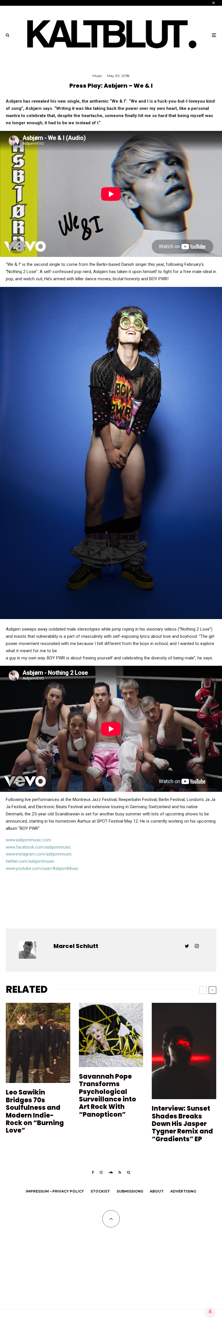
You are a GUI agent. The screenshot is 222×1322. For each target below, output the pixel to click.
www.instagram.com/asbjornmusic (39, 854)
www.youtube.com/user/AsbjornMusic (42, 868)
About (157, 1191)
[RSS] (120, 1172)
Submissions (129, 1191)
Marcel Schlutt (75, 946)
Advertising (183, 1191)
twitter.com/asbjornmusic (30, 861)
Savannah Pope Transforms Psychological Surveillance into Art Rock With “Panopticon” (107, 1095)
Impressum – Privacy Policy (55, 1191)
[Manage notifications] (210, 1311)
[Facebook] (93, 1172)
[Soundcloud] (111, 1172)
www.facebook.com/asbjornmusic (38, 847)
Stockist (100, 1191)
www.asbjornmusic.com (28, 840)
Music (97, 76)
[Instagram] (101, 1172)
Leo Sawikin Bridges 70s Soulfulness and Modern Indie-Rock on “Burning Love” (35, 1111)
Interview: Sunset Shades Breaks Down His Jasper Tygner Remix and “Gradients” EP (182, 1124)
